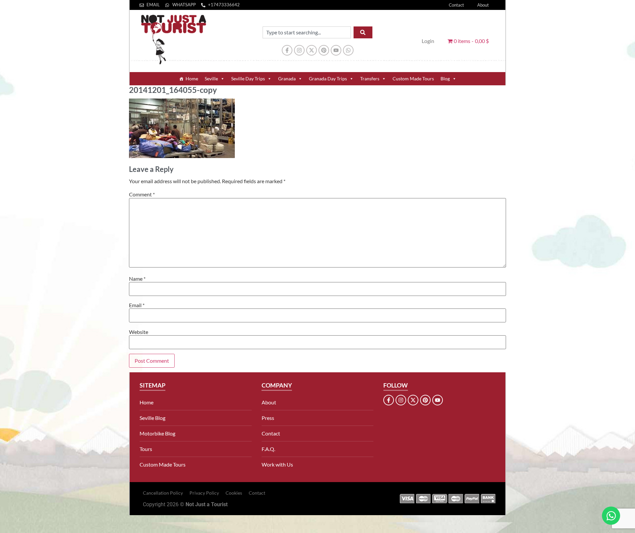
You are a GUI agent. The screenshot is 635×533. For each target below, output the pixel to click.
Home (192, 78)
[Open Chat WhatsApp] (611, 516)
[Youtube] (336, 50)
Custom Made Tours (413, 78)
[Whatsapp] (348, 50)
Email (137, 305)
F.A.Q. (268, 449)
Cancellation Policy (163, 493)
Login (428, 41)
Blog (445, 78)
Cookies (234, 493)
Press (268, 418)
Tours (146, 449)
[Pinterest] (323, 50)
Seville (211, 78)
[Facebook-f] (287, 50)
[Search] (363, 32)
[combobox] (307, 32)
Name (137, 278)
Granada (287, 78)
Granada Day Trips (328, 78)
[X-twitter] (311, 50)
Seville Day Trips (248, 78)
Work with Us (277, 464)
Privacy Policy (204, 493)
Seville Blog (152, 418)
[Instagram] (299, 50)
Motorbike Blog (157, 433)
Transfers (369, 78)
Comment (142, 194)
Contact (456, 5)
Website (138, 332)
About (483, 5)
